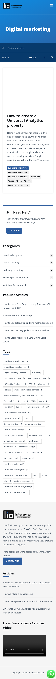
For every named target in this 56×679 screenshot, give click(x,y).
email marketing (27, 446)
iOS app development (14, 378)
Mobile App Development (15, 277)
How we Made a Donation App (18, 315)
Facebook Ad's (11, 401)
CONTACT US (12, 561)
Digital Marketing (11, 262)
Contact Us (14, 230)
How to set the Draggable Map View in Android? (27, 330)
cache (43, 401)
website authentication (15, 441)
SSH (27, 418)
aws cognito (28, 458)
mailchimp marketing (13, 270)
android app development (16, 367)
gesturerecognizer (23, 481)
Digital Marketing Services (16, 372)
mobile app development (16, 361)
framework (10, 446)
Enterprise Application (38, 407)
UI (42, 395)
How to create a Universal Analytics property (25, 120)
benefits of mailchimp (39, 435)
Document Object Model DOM (18, 412)
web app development (39, 378)
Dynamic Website (12, 418)
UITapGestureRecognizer (16, 469)
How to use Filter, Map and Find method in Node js (28, 322)
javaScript (37, 372)
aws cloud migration (13, 255)
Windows (43, 384)
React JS (8, 407)
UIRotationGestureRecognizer (18, 486)
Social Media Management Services (20, 395)
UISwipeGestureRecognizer (17, 475)
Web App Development (14, 285)
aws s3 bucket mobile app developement (23, 452)
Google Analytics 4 (13, 424)
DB (35, 475)
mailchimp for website (15, 435)
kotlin (7, 389)
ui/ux (7, 481)
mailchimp (34, 441)
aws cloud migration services (28, 389)
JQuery (20, 407)
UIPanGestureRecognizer (16, 492)
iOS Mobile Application (15, 384)
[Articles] (28, 57)
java (25, 401)
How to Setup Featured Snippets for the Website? (28, 601)
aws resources (11, 458)
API (33, 401)
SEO (32, 384)
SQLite (45, 475)
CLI (36, 418)
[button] (51, 5)
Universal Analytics (34, 424)
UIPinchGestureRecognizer (17, 429)
